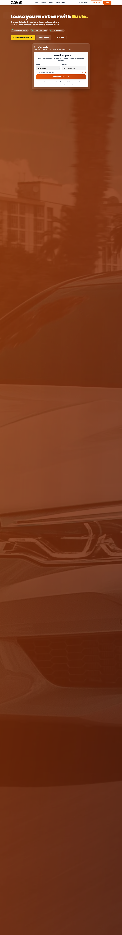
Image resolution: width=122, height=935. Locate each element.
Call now (60, 37)
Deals (36, 3)
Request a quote (59, 77)
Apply (107, 3)
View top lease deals (21, 37)
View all (84, 72)
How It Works (60, 3)
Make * (38, 64)
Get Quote (96, 3)
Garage (43, 3)
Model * (64, 64)
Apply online (44, 37)
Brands (50, 3)
